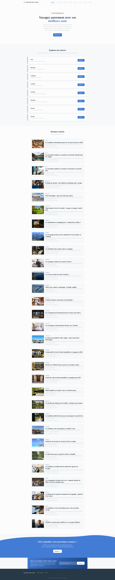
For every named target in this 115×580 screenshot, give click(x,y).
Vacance (85, 2)
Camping (65, 2)
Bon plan (60, 2)
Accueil (52, 2)
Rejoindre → (57, 551)
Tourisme (80, 2)
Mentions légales (40, 572)
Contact (46, 572)
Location (75, 2)
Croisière (70, 2)
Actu (56, 2)
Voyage (90, 2)
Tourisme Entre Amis (30, 2)
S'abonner (80, 563)
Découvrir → (57, 34)
